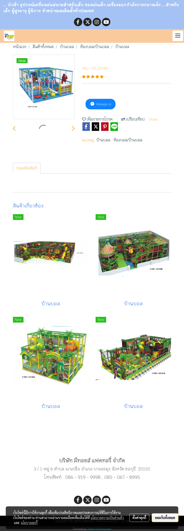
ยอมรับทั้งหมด (165, 517)
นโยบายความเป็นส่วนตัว (107, 517)
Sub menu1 (92, 445)
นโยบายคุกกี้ (29, 522)
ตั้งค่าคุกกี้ (139, 517)
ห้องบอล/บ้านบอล (127, 140)
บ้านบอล (103, 140)
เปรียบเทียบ (135, 119)
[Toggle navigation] (177, 36)
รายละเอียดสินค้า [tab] (27, 168)
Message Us (103, 104)
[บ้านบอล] (44, 87)
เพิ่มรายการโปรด (99, 119)
